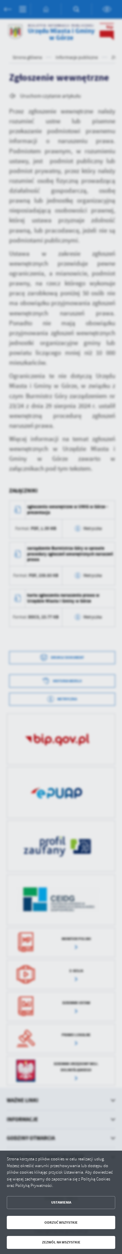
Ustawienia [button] (61, 1202)
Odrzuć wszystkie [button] (61, 1222)
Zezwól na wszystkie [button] (61, 1242)
